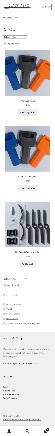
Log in (6, 387)
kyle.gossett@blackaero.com (24, 363)
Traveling (10, 309)
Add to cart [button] (27, 263)
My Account (9, 431)
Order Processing (13, 304)
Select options (27, 112)
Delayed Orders (13, 314)
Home (8, 17)
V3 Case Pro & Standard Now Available (23, 323)
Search (27, 431)
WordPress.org (10, 398)
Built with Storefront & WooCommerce (22, 419)
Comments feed (11, 394)
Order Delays (12, 318)
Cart (42, 429)
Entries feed (9, 390)
